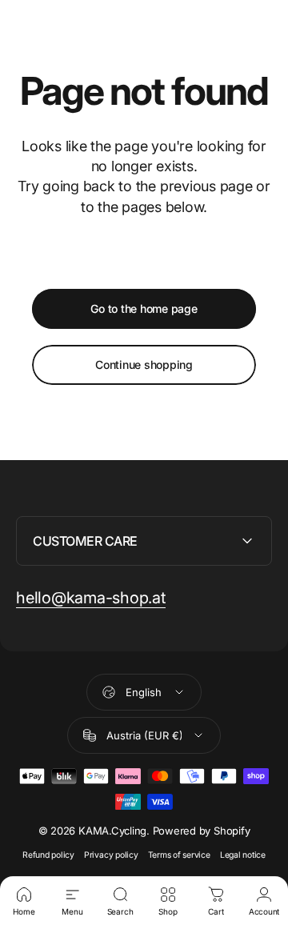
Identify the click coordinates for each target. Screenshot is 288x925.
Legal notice (243, 855)
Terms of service (179, 855)
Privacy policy (111, 855)
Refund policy (48, 855)
